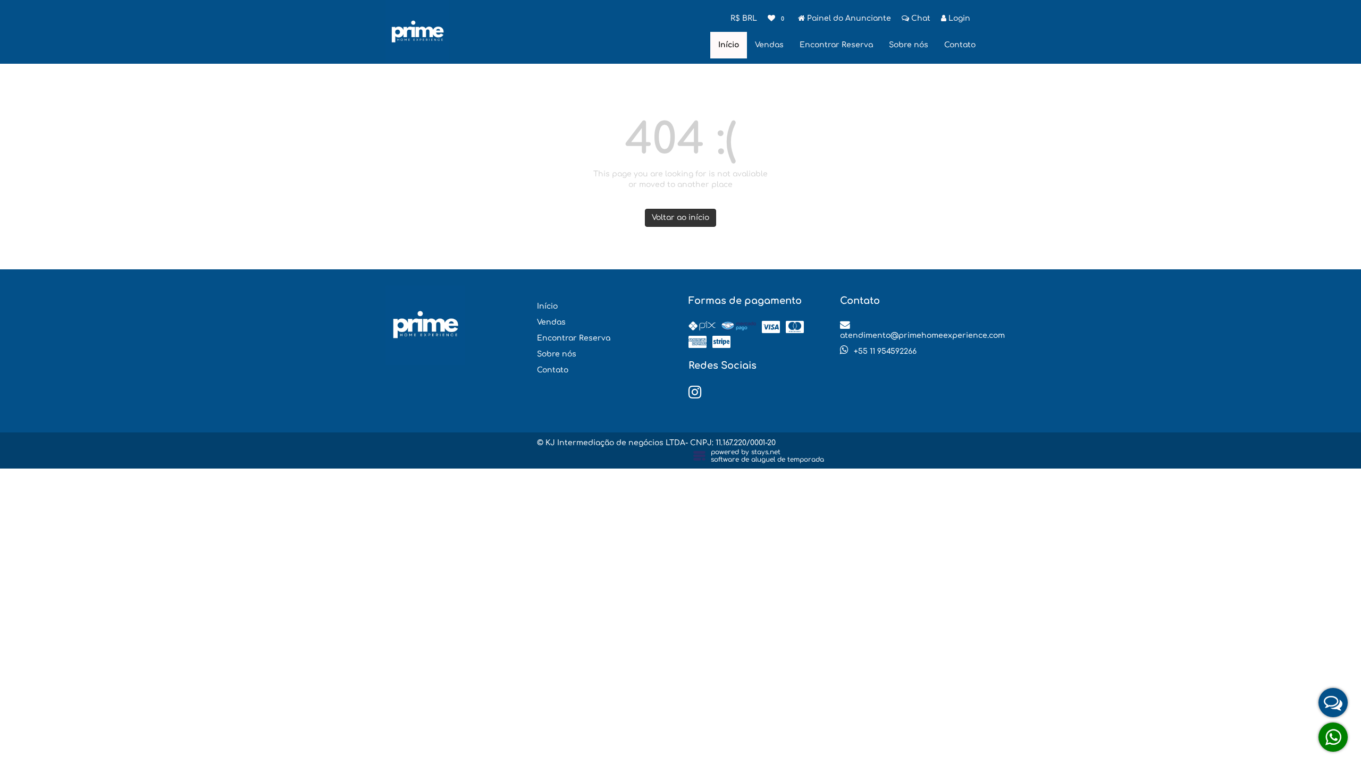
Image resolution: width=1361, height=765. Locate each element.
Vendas (769, 45)
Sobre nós (908, 45)
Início (728, 45)
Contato (960, 45)
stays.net (765, 452)
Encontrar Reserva (836, 45)
